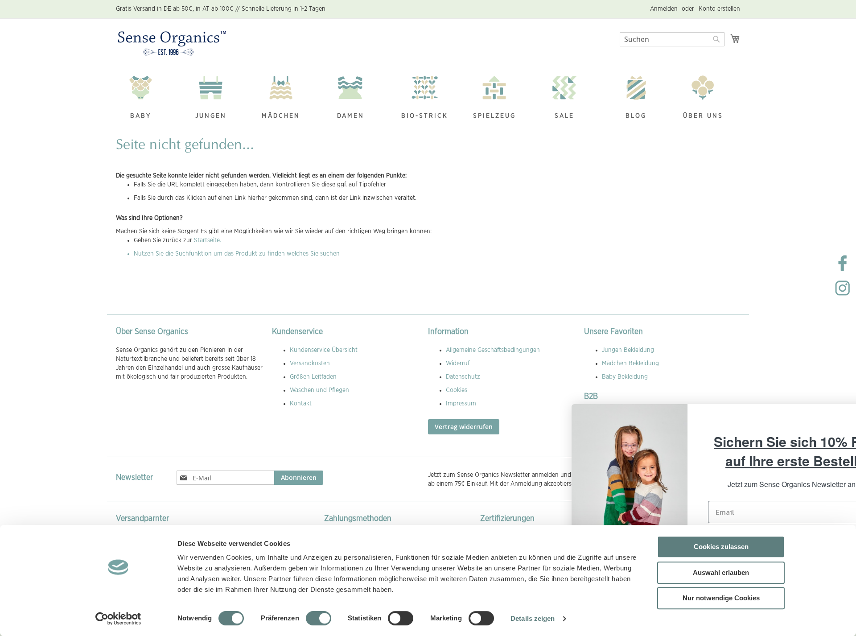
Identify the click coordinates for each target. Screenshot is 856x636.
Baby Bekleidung (625, 377)
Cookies (456, 390)
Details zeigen (532, 618)
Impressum (461, 404)
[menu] (428, 98)
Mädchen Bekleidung (630, 363)
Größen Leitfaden (313, 377)
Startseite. (207, 240)
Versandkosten (310, 363)
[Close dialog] (836, 415)
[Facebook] (843, 270)
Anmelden (664, 9)
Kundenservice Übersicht (324, 350)
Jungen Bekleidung (628, 350)
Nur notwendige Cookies (721, 598)
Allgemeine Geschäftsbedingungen (493, 350)
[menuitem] (145, 98)
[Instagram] (843, 295)
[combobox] (672, 39)
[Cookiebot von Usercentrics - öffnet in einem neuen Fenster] (118, 618)
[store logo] (172, 44)
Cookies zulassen (721, 546)
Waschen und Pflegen (319, 390)
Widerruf (457, 363)
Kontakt (301, 404)
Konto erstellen (719, 9)
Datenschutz (463, 377)
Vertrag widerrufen (464, 426)
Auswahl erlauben (721, 572)
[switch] (318, 619)
